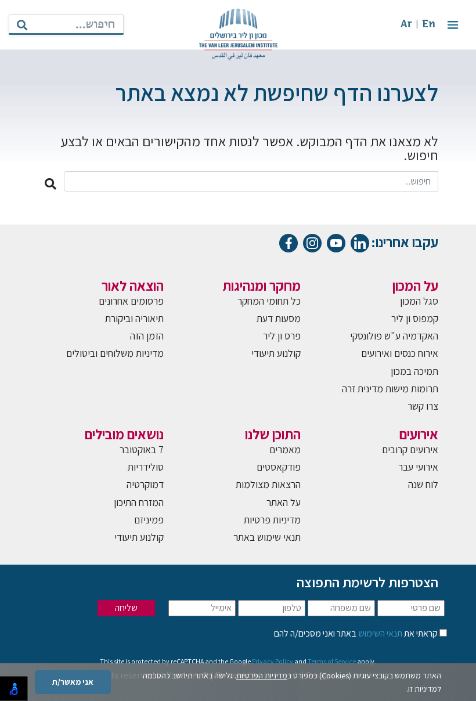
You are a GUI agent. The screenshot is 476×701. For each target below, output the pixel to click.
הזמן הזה (147, 335)
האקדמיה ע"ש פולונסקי (394, 335)
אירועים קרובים (410, 449)
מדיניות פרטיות (272, 519)
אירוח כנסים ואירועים (399, 353)
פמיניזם (149, 519)
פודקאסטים (279, 467)
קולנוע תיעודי (276, 353)
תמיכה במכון (414, 371)
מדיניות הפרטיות (261, 675)
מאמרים (285, 449)
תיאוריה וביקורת (134, 318)
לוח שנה (423, 484)
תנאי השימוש (379, 633)
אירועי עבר (418, 467)
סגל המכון (419, 301)
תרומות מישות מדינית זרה (390, 388)
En (428, 25)
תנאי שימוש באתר (267, 537)
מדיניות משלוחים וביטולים (115, 353)
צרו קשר (423, 406)
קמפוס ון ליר (414, 318)
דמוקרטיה (145, 484)
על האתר (283, 502)
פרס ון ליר (282, 335)
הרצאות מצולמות (268, 484)
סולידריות (146, 467)
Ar (406, 25)
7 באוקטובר (142, 449)
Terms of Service (332, 661)
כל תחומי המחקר (269, 301)
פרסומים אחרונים (131, 301)
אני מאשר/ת (72, 682)
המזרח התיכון (139, 502)
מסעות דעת (279, 318)
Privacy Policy (272, 661)
